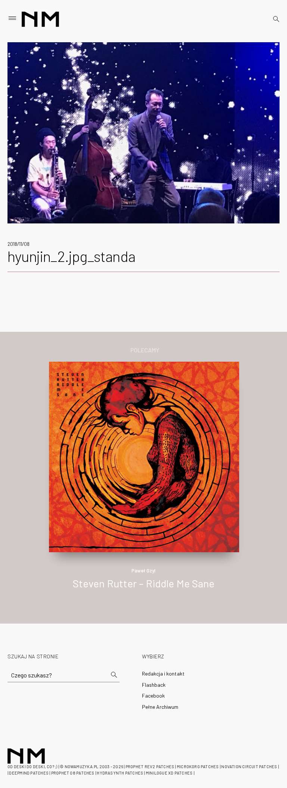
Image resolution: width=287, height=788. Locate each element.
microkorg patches (198, 766)
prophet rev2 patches (150, 766)
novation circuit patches (249, 766)
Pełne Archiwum (160, 707)
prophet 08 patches (73, 772)
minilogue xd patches (169, 772)
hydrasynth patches (120, 772)
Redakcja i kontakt (163, 673)
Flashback (154, 685)
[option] (143, 483)
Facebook (153, 695)
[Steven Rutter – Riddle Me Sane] (144, 456)
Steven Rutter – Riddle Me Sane (144, 583)
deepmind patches (29, 772)
